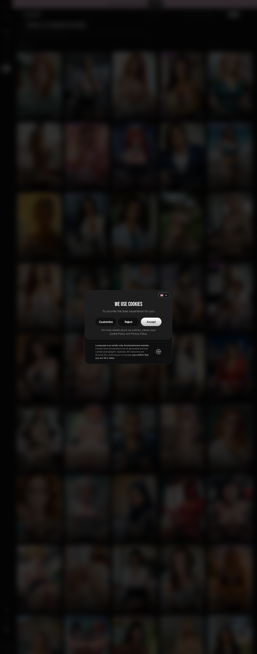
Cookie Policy (117, 333)
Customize (106, 322)
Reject (128, 322)
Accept (151, 322)
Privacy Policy (139, 333)
